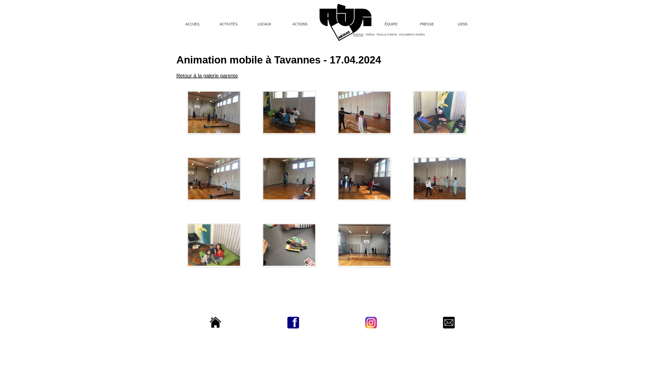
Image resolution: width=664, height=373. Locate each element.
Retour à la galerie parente (207, 75)
